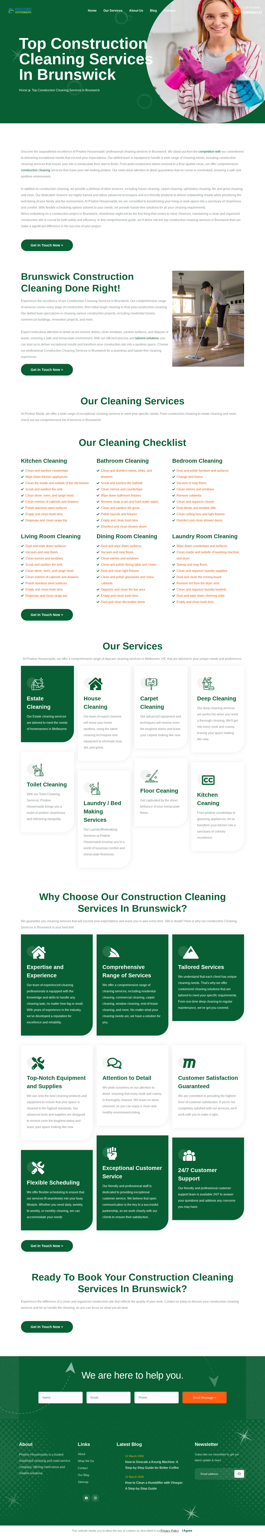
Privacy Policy (170, 1530)
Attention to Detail (126, 1078)
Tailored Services (201, 967)
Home (23, 90)
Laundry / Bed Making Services (102, 811)
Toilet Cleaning (47, 784)
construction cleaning (35, 170)
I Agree (187, 1530)
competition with (209, 151)
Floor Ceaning (159, 791)
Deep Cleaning (216, 698)
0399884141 (252, 12)
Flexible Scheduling (53, 1182)
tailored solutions (147, 338)
